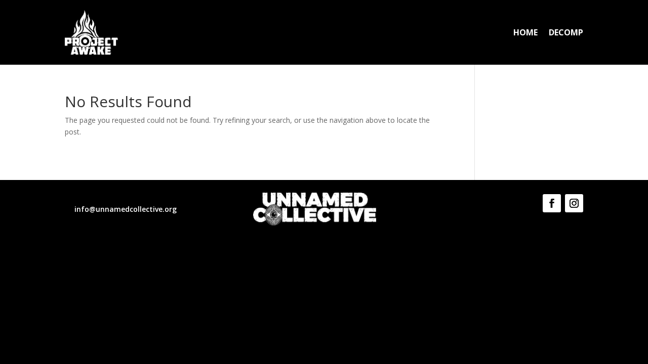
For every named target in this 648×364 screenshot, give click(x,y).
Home (525, 33)
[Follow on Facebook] (552, 203)
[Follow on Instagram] (574, 203)
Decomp (566, 33)
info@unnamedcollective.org (125, 209)
